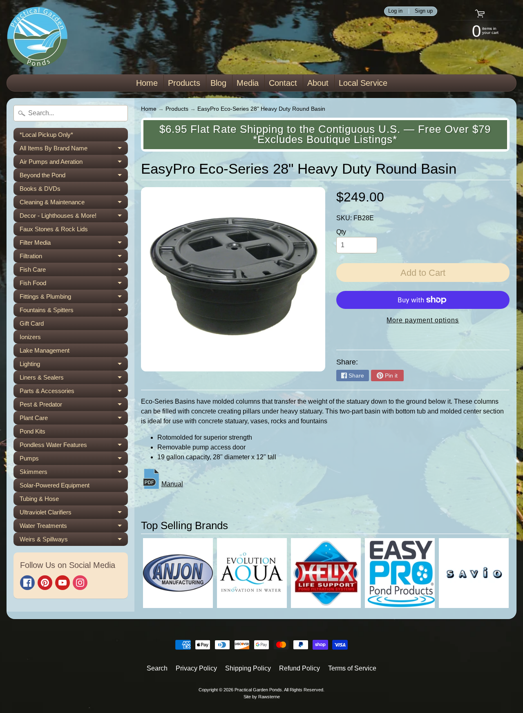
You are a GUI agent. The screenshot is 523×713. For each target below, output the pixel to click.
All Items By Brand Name (74, 150)
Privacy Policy (196, 668)
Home (147, 82)
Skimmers (74, 473)
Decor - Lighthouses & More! (74, 217)
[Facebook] (27, 582)
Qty (341, 231)
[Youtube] (62, 582)
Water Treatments (74, 527)
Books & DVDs (40, 188)
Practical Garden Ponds (258, 689)
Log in (395, 11)
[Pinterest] (45, 582)
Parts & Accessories (74, 392)
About (318, 82)
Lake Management (44, 350)
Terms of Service (352, 668)
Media (248, 82)
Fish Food (74, 284)
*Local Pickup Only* (46, 134)
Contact (283, 82)
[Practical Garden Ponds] (37, 37)
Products (184, 82)
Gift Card (32, 323)
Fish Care (74, 271)
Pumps (74, 460)
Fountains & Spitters (74, 311)
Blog (218, 82)
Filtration (74, 258)
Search (157, 668)
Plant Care (74, 419)
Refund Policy (299, 668)
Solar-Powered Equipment (54, 485)
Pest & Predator (74, 406)
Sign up (424, 11)
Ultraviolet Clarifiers (74, 514)
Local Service (363, 82)
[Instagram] (80, 582)
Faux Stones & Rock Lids (54, 229)
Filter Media (74, 244)
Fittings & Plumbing (74, 298)
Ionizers (30, 336)
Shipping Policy (248, 668)
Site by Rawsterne (262, 696)
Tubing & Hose (39, 498)
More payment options (423, 320)
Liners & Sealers (74, 379)
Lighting (74, 365)
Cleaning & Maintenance (74, 204)
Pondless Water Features (74, 446)
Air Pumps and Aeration (74, 163)
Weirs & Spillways (74, 541)
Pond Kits (32, 431)
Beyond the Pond (74, 177)
